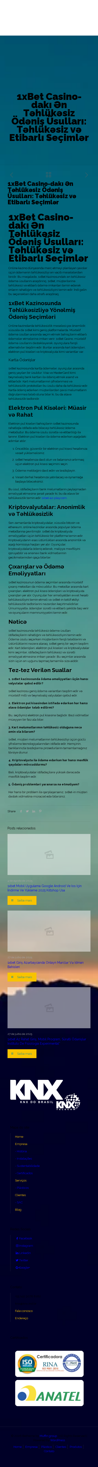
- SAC (19, 1202)
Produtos (76, 1447)
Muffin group (48, 1436)
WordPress (57, 1440)
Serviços (20, 1180)
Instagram (26, 1245)
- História (21, 1151)
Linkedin (25, 1253)
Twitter (23, 1260)
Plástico (46, 1447)
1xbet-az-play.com (54, 498)
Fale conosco (24, 1311)
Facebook (25, 1238)
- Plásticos (22, 1187)
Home (19, 1136)
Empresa (21, 1144)
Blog (18, 1209)
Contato (49, 1451)
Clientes (20, 1195)
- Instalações (23, 1158)
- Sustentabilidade (27, 1166)
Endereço (21, 1318)
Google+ (24, 1267)
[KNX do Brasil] (49, 17)
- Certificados (24, 1173)
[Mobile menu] (6, 11)
